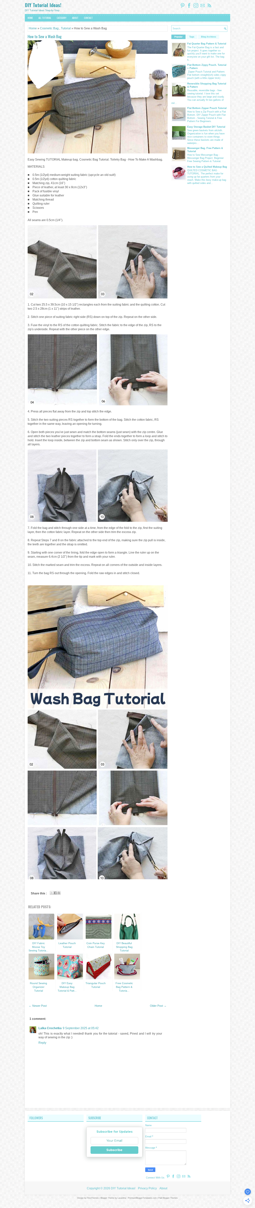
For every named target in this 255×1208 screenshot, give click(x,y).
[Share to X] (52, 893)
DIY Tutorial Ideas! (43, 5)
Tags (191, 37)
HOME (30, 18)
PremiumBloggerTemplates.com (142, 1198)
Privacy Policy (147, 1188)
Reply (42, 1042)
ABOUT (75, 18)
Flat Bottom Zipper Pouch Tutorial (207, 108)
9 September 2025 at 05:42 (81, 1028)
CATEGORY (61, 18)
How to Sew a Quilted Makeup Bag (207, 166)
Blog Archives (208, 37)
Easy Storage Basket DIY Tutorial (206, 126)
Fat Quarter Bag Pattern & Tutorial (206, 43)
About (163, 1188)
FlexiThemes (93, 1198)
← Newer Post (38, 1005)
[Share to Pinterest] (59, 893)
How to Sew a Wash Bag (45, 36)
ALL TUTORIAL (44, 18)
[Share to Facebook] (55, 893)
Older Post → (158, 1005)
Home (33, 28)
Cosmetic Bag (49, 28)
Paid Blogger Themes (168, 1198)
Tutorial (66, 28)
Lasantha (122, 1198)
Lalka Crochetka (50, 1028)
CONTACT (88, 18)
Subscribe (114, 1150)
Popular (178, 37)
